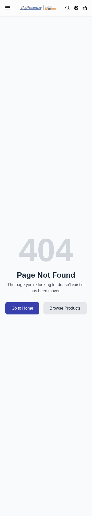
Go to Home (22, 308)
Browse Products (65, 308)
